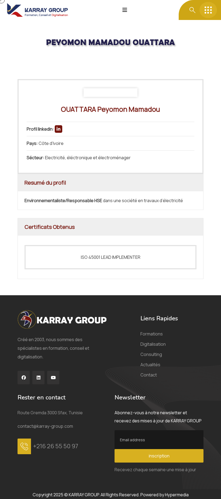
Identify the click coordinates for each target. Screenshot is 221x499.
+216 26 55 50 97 (55, 446)
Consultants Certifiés (59, 57)
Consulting (151, 354)
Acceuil (25, 57)
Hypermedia (177, 495)
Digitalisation (153, 344)
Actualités (150, 365)
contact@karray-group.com (45, 426)
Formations (151, 334)
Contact (148, 375)
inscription (159, 456)
